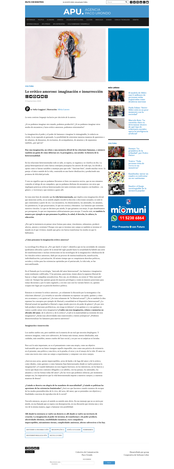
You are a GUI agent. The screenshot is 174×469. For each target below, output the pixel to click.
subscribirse (30, 452)
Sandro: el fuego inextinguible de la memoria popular (137, 188)
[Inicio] (87, 11)
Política (41, 19)
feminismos (88, 430)
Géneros (60, 19)
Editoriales (31, 19)
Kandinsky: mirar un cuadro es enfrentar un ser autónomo (138, 176)
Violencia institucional (74, 19)
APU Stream (46, 24)
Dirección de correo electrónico (55, 463)
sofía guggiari (73, 430)
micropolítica (57, 430)
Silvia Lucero (63, 109)
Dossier (109, 19)
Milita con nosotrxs (34, 2)
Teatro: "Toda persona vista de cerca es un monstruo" (136, 164)
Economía (50, 19)
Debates (136, 19)
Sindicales (99, 19)
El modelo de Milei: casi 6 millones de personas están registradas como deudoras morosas (137, 97)
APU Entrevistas (59, 24)
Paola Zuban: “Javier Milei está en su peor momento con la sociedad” (138, 111)
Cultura (89, 19)
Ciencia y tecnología (122, 19)
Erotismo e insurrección (37, 430)
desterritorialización (36, 435)
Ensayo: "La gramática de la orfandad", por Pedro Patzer (138, 152)
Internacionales (33, 24)
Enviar (109, 462)
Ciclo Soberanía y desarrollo (79, 24)
